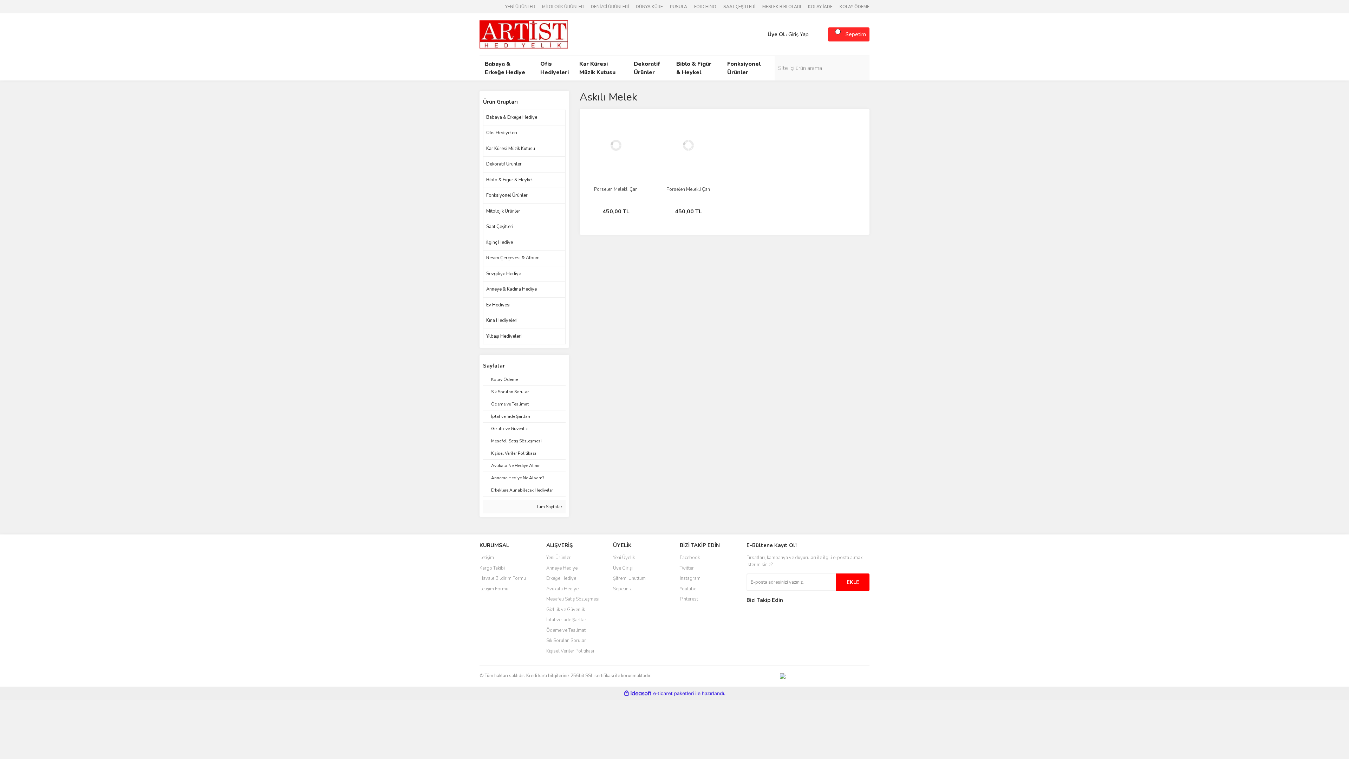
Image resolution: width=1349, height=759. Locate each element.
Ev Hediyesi (498, 305)
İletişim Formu (494, 589)
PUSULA (678, 6)
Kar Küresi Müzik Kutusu (510, 148)
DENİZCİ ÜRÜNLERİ (610, 6)
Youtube (688, 589)
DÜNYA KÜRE (649, 6)
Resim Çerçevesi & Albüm (513, 258)
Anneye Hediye (562, 568)
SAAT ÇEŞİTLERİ (739, 6)
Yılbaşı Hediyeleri (504, 336)
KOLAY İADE (820, 6)
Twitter (687, 568)
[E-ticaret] (673, 693)
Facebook (690, 557)
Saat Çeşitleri (499, 226)
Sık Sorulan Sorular (566, 640)
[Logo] (524, 34)
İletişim (487, 557)
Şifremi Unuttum (629, 578)
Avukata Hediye (562, 589)
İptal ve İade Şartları (566, 620)
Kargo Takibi (492, 568)
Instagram (690, 578)
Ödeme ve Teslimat (566, 630)
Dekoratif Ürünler (504, 164)
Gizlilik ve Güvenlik (565, 609)
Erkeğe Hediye (561, 578)
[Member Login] (760, 34)
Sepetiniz (622, 589)
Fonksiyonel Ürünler (507, 195)
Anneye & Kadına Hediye (511, 289)
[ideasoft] (638, 693)
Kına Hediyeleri (501, 320)
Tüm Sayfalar (548, 507)
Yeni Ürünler (558, 557)
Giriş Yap (798, 34)
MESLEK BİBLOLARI (781, 6)
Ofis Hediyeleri (501, 133)
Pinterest (689, 599)
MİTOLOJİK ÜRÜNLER (563, 6)
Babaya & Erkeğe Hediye (511, 117)
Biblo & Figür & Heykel (509, 180)
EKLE (853, 582)
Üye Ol (776, 34)
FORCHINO (705, 6)
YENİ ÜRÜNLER (520, 6)
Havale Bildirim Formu (503, 578)
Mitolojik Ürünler (503, 211)
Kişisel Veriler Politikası (570, 651)
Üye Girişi (623, 568)
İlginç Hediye (499, 242)
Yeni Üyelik (624, 557)
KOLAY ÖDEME (854, 6)
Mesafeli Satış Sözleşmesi (572, 599)
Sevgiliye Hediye (503, 274)
